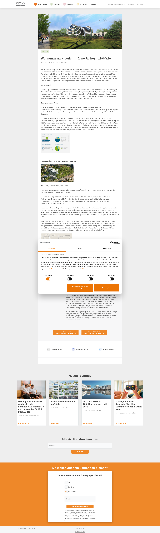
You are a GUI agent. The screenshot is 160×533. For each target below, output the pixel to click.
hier (83, 269)
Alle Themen (42, 4)
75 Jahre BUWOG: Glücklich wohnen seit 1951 (96, 403)
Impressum (80, 528)
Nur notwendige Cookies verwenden (80, 288)
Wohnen (57, 4)
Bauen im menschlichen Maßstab (63, 403)
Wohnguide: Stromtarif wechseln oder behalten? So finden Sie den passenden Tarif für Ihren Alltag (31, 403)
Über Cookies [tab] (107, 249)
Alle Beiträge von (94, 332)
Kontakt (131, 4)
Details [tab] (80, 249)
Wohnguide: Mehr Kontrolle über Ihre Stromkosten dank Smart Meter (128, 403)
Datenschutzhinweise (72, 518)
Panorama (84, 4)
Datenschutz (80, 532)
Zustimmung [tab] (52, 249)
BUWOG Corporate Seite (116, 4)
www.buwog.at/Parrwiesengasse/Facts (54, 186)
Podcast (94, 4)
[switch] (69, 278)
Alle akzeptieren (106, 288)
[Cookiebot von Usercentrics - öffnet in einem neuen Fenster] (111, 242)
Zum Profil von (66, 332)
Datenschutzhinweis (56, 269)
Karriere (70, 4)
